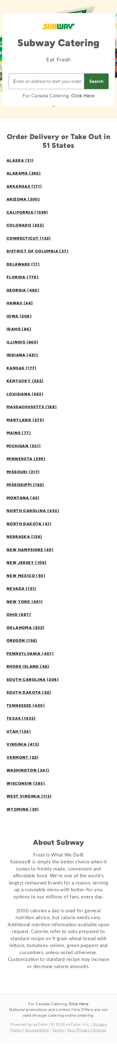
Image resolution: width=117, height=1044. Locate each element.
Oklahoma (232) (26, 627)
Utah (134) (19, 731)
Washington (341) (28, 770)
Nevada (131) (21, 588)
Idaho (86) (19, 329)
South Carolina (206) (33, 679)
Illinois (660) (23, 342)
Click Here (82, 95)
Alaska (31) (20, 160)
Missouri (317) (23, 472)
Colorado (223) (25, 225)
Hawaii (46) (20, 303)
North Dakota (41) (29, 524)
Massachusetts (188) (32, 407)
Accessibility (37, 1030)
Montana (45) (23, 498)
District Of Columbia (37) (38, 251)
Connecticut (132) (29, 238)
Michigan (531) (24, 446)
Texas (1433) (21, 718)
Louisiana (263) (25, 394)
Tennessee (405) (26, 705)
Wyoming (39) (23, 809)
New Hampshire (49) (30, 550)
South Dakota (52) (29, 692)
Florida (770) (23, 277)
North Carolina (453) (33, 510)
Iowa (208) (19, 316)
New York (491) (25, 601)
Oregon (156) (22, 640)
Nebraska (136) (24, 536)
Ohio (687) (19, 614)
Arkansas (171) (24, 186)
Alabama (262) (24, 173)
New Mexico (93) (26, 576)
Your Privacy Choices (86, 1030)
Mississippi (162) (25, 485)
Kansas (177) (22, 368)
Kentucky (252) (25, 381)
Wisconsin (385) (26, 783)
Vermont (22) (23, 757)
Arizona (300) (23, 199)
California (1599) (27, 212)
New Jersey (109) (27, 562)
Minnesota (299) (26, 459)
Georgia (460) (23, 290)
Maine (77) (19, 433)
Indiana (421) (22, 355)
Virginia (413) (23, 744)
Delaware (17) (23, 264)
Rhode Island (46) (28, 666)
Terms (58, 1030)
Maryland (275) (25, 420)
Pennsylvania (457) (30, 653)
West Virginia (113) (29, 796)
